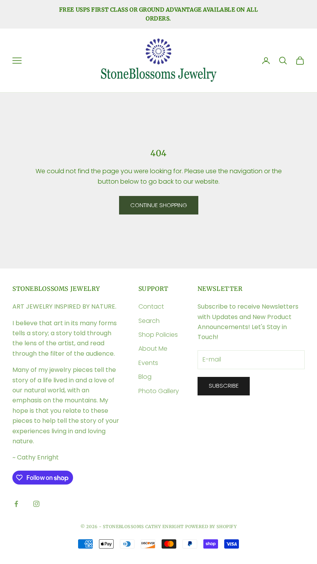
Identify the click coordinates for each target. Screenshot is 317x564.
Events (148, 362)
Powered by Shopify (211, 526)
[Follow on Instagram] (36, 504)
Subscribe (224, 386)
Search (149, 320)
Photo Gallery (158, 391)
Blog (145, 376)
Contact (151, 306)
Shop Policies (158, 334)
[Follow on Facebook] (16, 504)
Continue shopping (158, 205)
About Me (152, 348)
